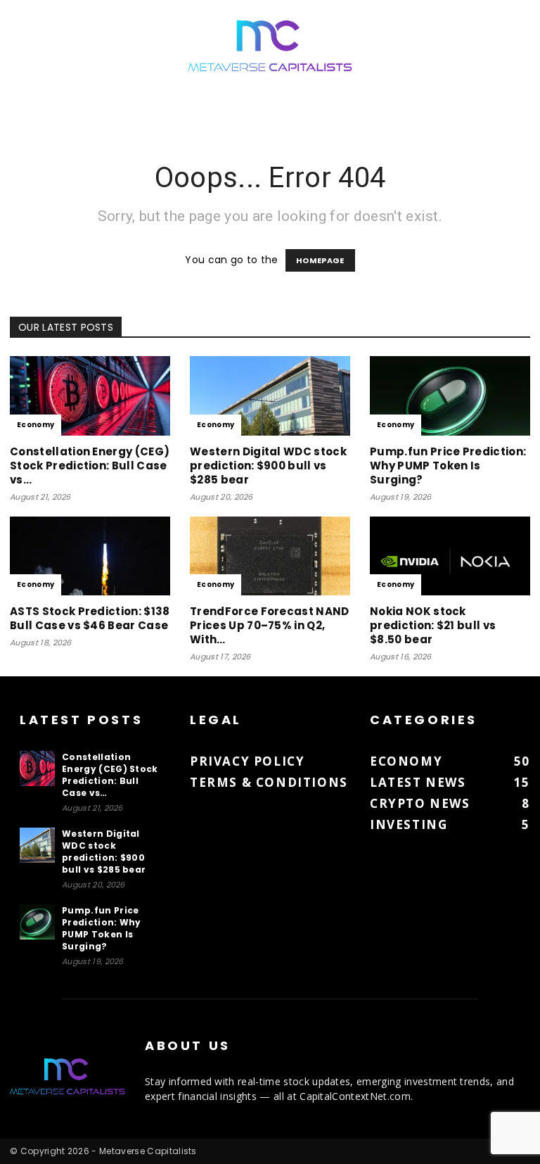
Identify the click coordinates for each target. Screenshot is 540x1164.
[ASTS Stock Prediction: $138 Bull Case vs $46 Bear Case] (90, 556)
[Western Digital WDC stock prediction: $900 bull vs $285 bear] (270, 396)
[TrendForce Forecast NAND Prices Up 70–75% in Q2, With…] (270, 556)
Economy (35, 424)
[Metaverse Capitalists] (270, 46)
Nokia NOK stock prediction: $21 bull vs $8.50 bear (433, 625)
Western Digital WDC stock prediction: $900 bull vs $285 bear (268, 465)
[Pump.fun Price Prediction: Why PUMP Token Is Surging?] (450, 396)
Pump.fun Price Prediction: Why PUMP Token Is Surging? (448, 465)
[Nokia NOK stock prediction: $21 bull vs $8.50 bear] (450, 556)
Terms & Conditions (269, 782)
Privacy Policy (247, 761)
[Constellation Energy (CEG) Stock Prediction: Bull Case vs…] (90, 396)
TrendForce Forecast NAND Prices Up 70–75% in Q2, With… (269, 625)
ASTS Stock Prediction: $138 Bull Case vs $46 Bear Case (90, 618)
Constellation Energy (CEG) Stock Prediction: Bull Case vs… (89, 465)
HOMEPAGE (320, 260)
